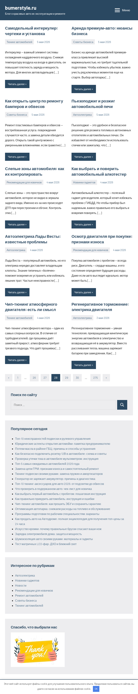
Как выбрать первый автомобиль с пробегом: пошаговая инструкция (60, 493)
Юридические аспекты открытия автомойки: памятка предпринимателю (62, 443)
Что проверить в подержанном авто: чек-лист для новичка (53, 488)
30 (77, 377)
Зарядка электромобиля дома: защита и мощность (48, 534)
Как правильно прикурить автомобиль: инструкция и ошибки (54, 498)
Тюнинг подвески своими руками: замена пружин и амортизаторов (59, 473)
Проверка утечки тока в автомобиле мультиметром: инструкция (56, 458)
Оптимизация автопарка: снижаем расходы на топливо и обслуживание (62, 508)
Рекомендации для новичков (24, 182)
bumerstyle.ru (20, 8)
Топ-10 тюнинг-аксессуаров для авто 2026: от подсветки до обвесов (59, 483)
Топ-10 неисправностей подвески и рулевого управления (53, 438)
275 (95, 377)
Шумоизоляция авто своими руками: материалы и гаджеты (54, 539)
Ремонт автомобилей (29, 595)
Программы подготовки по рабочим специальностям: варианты (57, 513)
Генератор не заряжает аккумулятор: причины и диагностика (55, 478)
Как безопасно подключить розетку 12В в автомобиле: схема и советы (61, 453)
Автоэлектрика (82, 114)
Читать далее (16, 84)
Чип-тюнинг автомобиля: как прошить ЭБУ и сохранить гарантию (58, 503)
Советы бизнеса (83, 42)
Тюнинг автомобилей (19, 42)
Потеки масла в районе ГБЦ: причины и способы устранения (55, 448)
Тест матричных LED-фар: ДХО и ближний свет (46, 544)
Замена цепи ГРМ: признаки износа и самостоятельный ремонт (57, 468)
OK (96, 688)
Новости (20, 585)
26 (34, 377)
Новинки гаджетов (84, 182)
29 (66, 377)
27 (45, 377)
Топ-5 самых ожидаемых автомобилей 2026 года (47, 463)
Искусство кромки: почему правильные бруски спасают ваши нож (58, 529)
